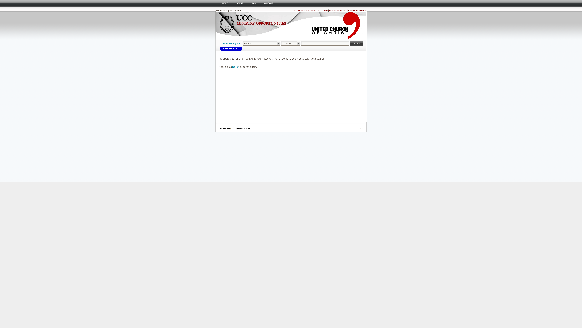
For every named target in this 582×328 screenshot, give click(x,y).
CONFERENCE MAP (304, 10)
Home (225, 3)
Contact (268, 3)
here (235, 66)
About (240, 3)
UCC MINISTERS (337, 10)
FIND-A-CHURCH (357, 10)
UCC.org (363, 128)
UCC (232, 128)
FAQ (254, 3)
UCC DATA (322, 10)
